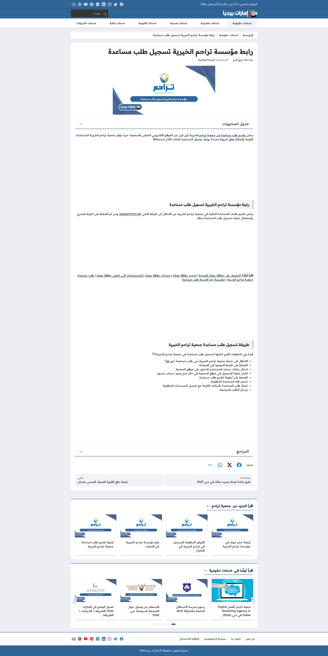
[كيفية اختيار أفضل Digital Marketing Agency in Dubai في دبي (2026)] (232, 599)
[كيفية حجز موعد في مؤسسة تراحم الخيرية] (232, 534)
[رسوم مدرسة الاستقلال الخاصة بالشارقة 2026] (187, 599)
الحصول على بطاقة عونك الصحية (220, 275)
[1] (153, 353)
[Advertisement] (164, 168)
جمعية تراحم (221, 506)
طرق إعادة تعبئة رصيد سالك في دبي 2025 (223, 481)
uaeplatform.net (130, 214)
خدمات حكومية (228, 35)
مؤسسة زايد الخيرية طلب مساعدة (203, 279)
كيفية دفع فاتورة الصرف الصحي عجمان (103, 481)
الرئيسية (248, 35)
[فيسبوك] (239, 465)
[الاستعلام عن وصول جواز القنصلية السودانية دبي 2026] (141, 599)
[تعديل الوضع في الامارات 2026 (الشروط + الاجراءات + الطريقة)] (95, 599)
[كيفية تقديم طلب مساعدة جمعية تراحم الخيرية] (95, 534)
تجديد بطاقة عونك (184, 275)
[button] (174, 624)
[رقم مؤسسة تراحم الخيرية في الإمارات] (141, 534)
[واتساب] (220, 465)
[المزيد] (210, 465)
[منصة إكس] (229, 465)
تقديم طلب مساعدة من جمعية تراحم (222, 135)
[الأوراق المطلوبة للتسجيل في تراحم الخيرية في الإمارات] (187, 534)
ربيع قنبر (238, 59)
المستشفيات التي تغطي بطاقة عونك (120, 275)
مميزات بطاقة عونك (158, 275)
